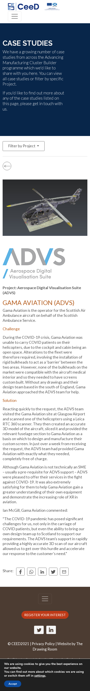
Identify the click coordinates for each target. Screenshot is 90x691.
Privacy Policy (43, 643)
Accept (13, 684)
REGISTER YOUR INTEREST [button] (45, 615)
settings (39, 676)
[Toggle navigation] (14, 16)
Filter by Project (22, 146)
